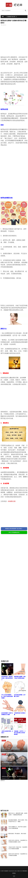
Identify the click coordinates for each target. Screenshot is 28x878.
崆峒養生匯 (12, 501)
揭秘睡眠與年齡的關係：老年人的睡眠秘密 (12, 762)
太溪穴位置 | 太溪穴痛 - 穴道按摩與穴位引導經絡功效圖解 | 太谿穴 (17, 841)
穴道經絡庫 (6, 871)
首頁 (3, 16)
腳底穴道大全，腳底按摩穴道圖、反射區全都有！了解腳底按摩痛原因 (17, 814)
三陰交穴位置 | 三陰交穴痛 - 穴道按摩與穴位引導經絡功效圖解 (17, 847)
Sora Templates (18, 871)
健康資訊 (4, 25)
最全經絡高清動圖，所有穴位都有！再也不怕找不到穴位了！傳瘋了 (17, 820)
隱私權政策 (25, 871)
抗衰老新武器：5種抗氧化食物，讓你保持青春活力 (13, 776)
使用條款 (14, 873)
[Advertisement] (14, 43)
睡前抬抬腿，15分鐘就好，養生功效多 (17, 833)
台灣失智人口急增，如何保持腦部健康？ (11, 749)
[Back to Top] (14, 876)
